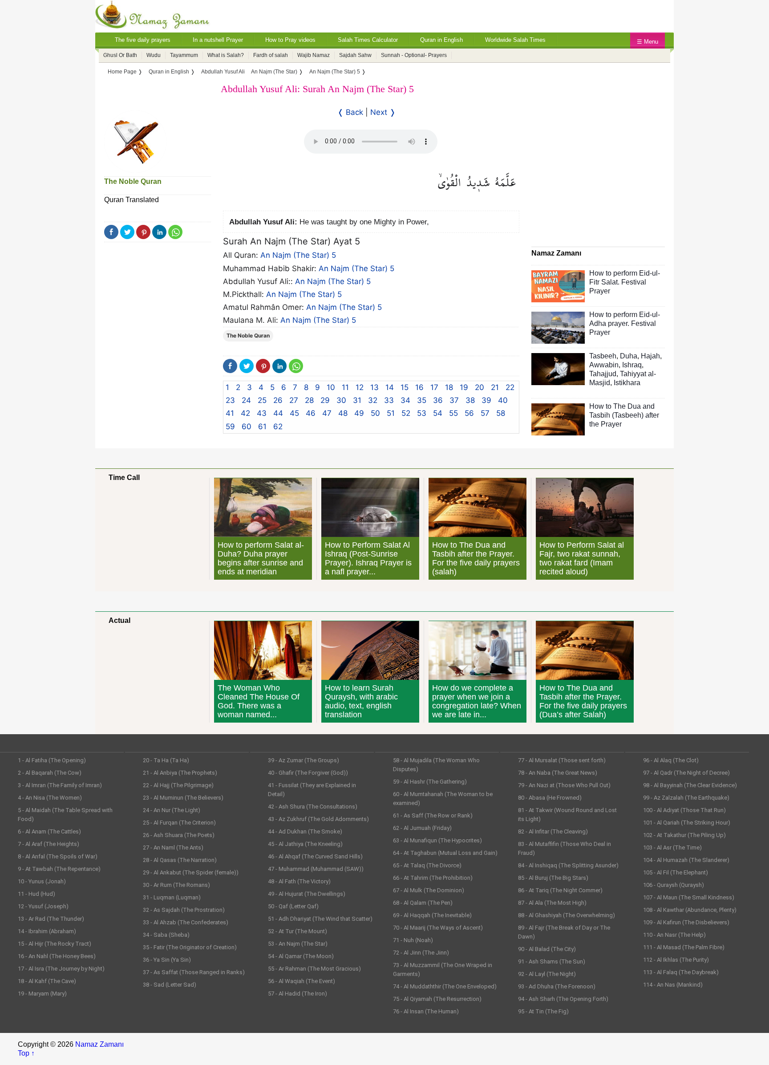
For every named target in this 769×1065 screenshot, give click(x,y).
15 (405, 387)
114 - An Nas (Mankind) (673, 984)
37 (454, 400)
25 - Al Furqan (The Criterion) (179, 822)
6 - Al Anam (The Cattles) (49, 831)
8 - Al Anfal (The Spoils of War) (57, 856)
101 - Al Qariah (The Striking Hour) (686, 822)
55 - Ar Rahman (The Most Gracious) (314, 968)
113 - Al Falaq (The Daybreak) (681, 972)
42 (245, 413)
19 (464, 387)
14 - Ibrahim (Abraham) (47, 931)
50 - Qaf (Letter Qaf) (293, 906)
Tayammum (184, 55)
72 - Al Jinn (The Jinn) (421, 952)
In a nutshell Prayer (218, 40)
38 (470, 400)
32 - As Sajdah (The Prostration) (184, 909)
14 (389, 387)
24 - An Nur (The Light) (171, 810)
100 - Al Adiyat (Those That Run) (684, 810)
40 (503, 400)
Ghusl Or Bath (120, 55)
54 (437, 413)
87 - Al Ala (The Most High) (552, 902)
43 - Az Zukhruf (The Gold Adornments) (318, 819)
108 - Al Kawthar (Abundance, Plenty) (690, 909)
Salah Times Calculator (368, 40)
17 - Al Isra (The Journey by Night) (61, 968)
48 (343, 413)
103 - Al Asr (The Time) (672, 847)
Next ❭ (383, 112)
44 (278, 413)
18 (449, 387)
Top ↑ (26, 1053)
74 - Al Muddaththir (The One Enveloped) (445, 986)
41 (230, 413)
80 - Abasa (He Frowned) (550, 797)
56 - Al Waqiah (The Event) (301, 981)
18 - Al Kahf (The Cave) (47, 981)
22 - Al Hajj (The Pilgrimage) (178, 785)
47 (327, 413)
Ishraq (632, 365)
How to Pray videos (290, 40)
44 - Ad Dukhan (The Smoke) (305, 831)
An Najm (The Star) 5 (298, 255)
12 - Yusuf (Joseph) (43, 906)
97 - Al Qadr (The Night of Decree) (686, 772)
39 (486, 400)
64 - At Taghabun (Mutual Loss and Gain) (445, 853)
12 (360, 387)
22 (510, 387)
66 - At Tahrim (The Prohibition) (433, 877)
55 (453, 413)
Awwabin (604, 365)
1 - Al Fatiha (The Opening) (52, 760)
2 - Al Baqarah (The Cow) (49, 772)
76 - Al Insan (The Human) (426, 1011)
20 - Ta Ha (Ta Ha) (166, 760)
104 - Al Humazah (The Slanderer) (686, 860)
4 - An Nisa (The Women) (50, 797)
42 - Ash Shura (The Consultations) (312, 806)
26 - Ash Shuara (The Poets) (179, 835)
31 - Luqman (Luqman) (172, 897)
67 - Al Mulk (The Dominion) (428, 890)
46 (311, 413)
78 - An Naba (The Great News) (557, 772)
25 (262, 400)
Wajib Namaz (313, 55)
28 (309, 400)
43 (262, 413)
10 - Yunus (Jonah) (42, 881)
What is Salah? (225, 55)
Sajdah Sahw (355, 55)
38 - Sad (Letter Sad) (169, 984)
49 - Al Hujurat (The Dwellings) (306, 893)
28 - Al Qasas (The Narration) (180, 860)
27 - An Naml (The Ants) (173, 847)
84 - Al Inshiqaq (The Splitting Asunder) (568, 865)
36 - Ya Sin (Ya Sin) (167, 959)
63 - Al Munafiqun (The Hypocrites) (437, 840)
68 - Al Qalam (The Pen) (423, 902)
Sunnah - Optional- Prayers (414, 55)
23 (230, 400)
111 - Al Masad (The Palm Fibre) (683, 947)
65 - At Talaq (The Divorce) (427, 865)
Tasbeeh (602, 356)
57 (485, 413)
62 (278, 426)
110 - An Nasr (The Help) (674, 934)
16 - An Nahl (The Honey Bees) (57, 956)
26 (278, 400)
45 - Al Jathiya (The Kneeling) (305, 844)
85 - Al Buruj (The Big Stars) (553, 877)
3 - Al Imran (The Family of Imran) (60, 785)
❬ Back (350, 112)
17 (434, 387)
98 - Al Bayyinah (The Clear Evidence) (690, 785)
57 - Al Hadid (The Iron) (297, 993)
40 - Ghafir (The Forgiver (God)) (308, 772)
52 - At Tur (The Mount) (297, 931)
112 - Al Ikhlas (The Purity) (676, 959)
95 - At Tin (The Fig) (543, 1011)
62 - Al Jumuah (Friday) (422, 828)
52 (405, 413)
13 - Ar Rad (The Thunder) (51, 918)
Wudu (153, 55)
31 (357, 400)
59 (230, 426)
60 (246, 426)
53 (421, 413)
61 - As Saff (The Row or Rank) (433, 815)
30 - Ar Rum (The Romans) (176, 885)
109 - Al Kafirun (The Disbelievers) (686, 922)
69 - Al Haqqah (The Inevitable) (432, 915)
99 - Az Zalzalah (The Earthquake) (686, 797)
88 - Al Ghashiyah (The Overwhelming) (566, 915)
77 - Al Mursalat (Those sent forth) (562, 760)
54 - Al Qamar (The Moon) (301, 956)
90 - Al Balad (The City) (547, 949)
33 (389, 400)
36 (438, 400)
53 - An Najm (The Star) (298, 943)
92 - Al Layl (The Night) (547, 974)
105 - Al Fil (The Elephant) (675, 872)
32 (372, 400)
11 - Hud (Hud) (36, 893)
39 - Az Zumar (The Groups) (303, 760)
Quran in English (441, 40)
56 (469, 413)
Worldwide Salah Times (515, 40)
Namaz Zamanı (99, 1044)
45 (294, 413)
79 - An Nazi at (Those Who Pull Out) (564, 785)
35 (421, 400)
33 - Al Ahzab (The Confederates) (185, 922)
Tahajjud (602, 374)
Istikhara (627, 382)
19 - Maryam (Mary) (42, 993)
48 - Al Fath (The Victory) (299, 881)
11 (345, 387)
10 (331, 387)
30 (341, 400)
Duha (628, 356)
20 (479, 387)
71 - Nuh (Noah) (413, 940)
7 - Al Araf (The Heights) (48, 844)
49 (359, 413)
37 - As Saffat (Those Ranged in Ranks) (194, 972)
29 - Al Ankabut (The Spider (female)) (191, 872)
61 (262, 426)
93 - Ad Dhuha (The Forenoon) (556, 986)
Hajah (650, 356)
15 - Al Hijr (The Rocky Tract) (54, 943)
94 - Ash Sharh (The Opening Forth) (563, 999)
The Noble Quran (133, 181)
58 (500, 413)
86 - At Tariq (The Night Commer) (560, 890)
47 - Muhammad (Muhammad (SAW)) (316, 869)
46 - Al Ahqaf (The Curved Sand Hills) (315, 856)
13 (374, 387)
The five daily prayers (142, 40)
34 (405, 400)
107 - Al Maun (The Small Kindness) (688, 897)
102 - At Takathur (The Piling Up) (684, 835)
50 (375, 413)
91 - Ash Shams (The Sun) (551, 961)
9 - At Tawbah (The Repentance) (59, 869)
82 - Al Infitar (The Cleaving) (553, 831)
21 (495, 387)
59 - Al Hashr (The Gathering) (430, 781)
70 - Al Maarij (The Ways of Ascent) (438, 927)
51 (391, 413)
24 (246, 400)
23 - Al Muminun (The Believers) (183, 797)
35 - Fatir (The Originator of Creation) (190, 947)
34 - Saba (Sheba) (166, 934)
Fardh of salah (270, 55)
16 (419, 387)
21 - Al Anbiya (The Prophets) (180, 772)
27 (293, 400)
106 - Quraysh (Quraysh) (673, 885)
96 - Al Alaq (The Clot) (671, 760)
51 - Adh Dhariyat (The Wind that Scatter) (320, 918)
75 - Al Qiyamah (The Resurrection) (437, 999)
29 (325, 400)
